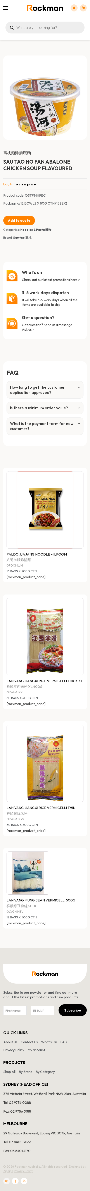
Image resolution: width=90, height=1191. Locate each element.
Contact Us (29, 1042)
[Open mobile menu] (5, 8)
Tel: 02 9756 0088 (17, 1102)
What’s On (49, 1042)
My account (36, 1050)
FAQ (63, 1042)
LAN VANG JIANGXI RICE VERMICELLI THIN (41, 807)
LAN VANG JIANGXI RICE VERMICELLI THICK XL (45, 681)
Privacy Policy (13, 1050)
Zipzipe (8, 1171)
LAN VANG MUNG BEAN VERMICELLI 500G (41, 900)
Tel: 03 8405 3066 (17, 1142)
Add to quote (19, 220)
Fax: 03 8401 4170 (17, 1151)
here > (75, 279)
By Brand (25, 1071)
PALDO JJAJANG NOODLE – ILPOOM (37, 554)
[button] (80, 61)
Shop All (9, 1071)
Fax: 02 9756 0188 (17, 1111)
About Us (10, 1042)
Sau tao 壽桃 (22, 238)
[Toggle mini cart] (83, 8)
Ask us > (28, 329)
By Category (45, 1071)
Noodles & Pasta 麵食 (36, 230)
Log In (8, 184)
